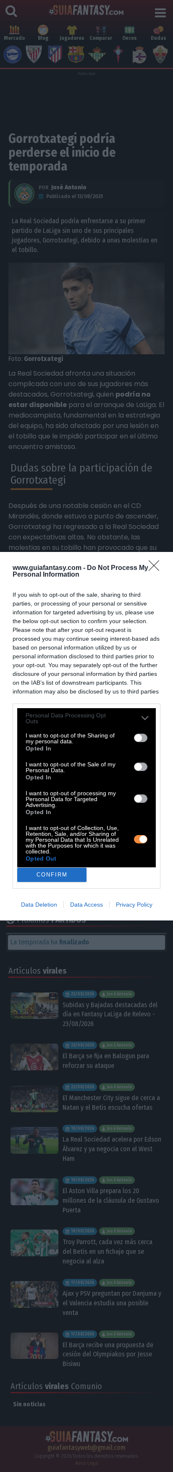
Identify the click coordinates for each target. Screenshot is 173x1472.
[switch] (140, 738)
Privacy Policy (134, 904)
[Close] (157, 568)
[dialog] (86, 736)
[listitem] (86, 718)
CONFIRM (52, 874)
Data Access (86, 904)
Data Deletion (39, 904)
